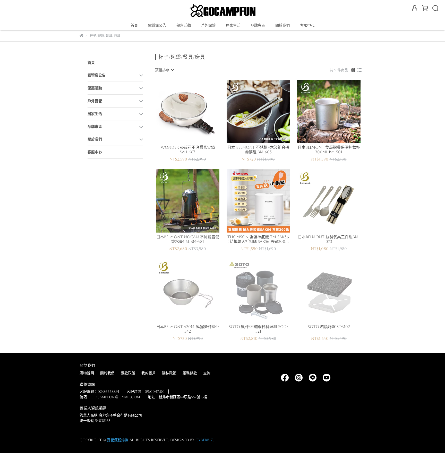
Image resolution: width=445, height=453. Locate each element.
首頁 (134, 25)
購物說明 (87, 373)
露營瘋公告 (157, 25)
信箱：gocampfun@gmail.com (110, 397)
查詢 (206, 373)
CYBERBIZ (204, 440)
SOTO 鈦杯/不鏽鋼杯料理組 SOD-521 (258, 328)
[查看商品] (180, 111)
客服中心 (307, 25)
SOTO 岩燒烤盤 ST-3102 (329, 326)
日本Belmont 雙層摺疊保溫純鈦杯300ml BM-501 (329, 149)
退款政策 (128, 373)
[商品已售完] (265, 291)
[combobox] (164, 70)
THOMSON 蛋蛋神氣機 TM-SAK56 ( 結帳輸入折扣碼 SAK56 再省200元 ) (258, 239)
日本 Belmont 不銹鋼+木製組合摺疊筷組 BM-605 (258, 149)
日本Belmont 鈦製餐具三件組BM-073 (329, 239)
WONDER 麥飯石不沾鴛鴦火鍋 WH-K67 (188, 149)
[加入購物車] (195, 111)
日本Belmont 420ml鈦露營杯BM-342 (187, 328)
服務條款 (190, 373)
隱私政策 (169, 373)
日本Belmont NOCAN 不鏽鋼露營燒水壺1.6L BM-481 (187, 239)
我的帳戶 (148, 373)
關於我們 (107, 373)
